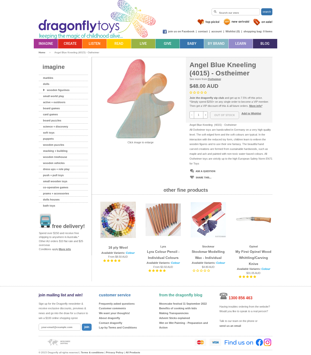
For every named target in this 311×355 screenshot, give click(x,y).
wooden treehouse (55, 156)
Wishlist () (232, 31)
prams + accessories (56, 193)
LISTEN (94, 44)
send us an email (230, 325)
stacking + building (55, 150)
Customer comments (112, 308)
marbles (48, 77)
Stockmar (208, 246)
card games (50, 114)
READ (118, 44)
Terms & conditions (92, 352)
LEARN (240, 44)
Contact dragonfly (110, 322)
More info (65, 249)
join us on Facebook (181, 31)
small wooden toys (55, 181)
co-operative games (55, 187)
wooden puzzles (53, 144)
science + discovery (55, 126)
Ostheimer (214, 79)
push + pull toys (53, 175)
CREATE (70, 44)
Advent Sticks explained (174, 318)
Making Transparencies (174, 313)
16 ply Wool (118, 247)
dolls (46, 83)
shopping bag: (252, 31)
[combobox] (236, 11)
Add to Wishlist (251, 113)
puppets (48, 138)
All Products (133, 352)
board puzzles (52, 120)
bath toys (49, 205)
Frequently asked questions (117, 303)
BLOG (264, 44)
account (216, 31)
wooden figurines (58, 90)
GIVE (167, 44)
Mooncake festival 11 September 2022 (183, 303)
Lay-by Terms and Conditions (118, 327)
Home (42, 52)
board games (51, 108)
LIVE (143, 44)
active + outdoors (54, 102)
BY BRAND (216, 44)
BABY (191, 44)
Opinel (253, 246)
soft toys (48, 132)
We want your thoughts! (114, 313)
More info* (255, 105)
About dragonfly (109, 318)
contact (203, 31)
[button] (198, 92)
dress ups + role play (56, 169)
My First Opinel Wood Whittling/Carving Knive (253, 258)
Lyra (163, 246)
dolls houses (51, 199)
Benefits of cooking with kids (178, 308)
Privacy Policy (114, 352)
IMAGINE (46, 44)
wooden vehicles (54, 163)
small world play (53, 96)
